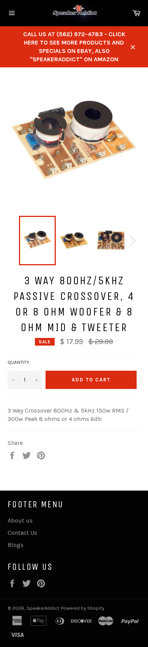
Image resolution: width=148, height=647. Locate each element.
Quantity (18, 362)
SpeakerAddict (43, 608)
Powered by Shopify (82, 608)
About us (20, 520)
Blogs (16, 544)
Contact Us (22, 532)
